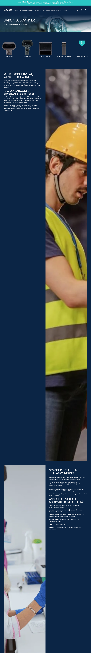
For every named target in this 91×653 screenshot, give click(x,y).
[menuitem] (16, 10)
